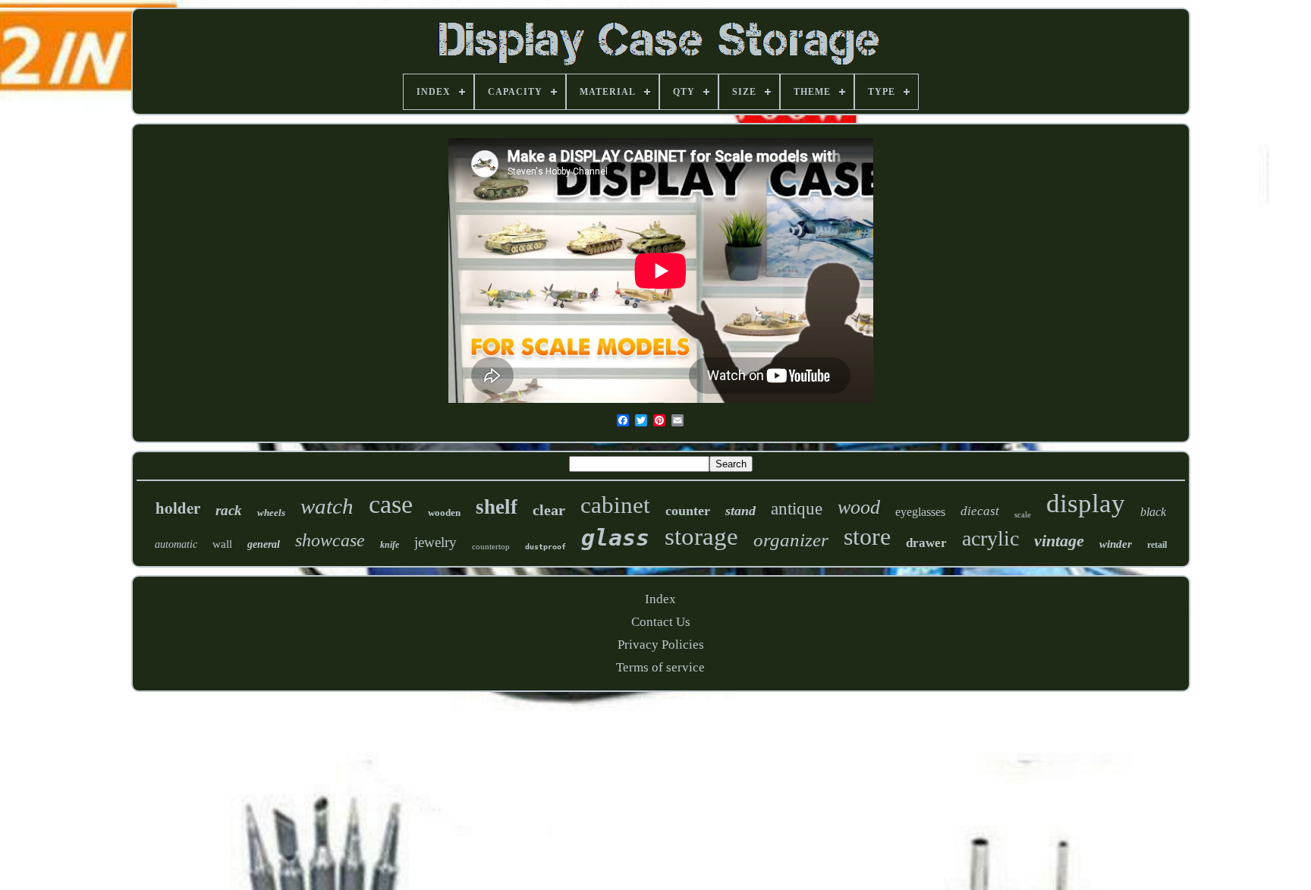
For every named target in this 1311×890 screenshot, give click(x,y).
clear (549, 510)
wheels (271, 512)
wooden (444, 512)
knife (389, 544)
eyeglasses (920, 511)
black (1153, 511)
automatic (176, 544)
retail (1157, 544)
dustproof (545, 546)
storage (701, 536)
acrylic (990, 538)
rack (228, 510)
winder (1115, 544)
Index (660, 599)
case (391, 504)
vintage (1059, 540)
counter (687, 510)
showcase (330, 540)
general (263, 544)
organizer (790, 540)
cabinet (615, 505)
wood (859, 507)
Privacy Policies (661, 644)
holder (178, 507)
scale (1022, 514)
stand (740, 510)
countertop (491, 546)
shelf (496, 506)
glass (615, 537)
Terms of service (660, 667)
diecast (979, 511)
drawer (926, 543)
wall (222, 544)
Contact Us (660, 622)
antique (796, 508)
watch (327, 506)
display (1085, 503)
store (867, 536)
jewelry (435, 542)
